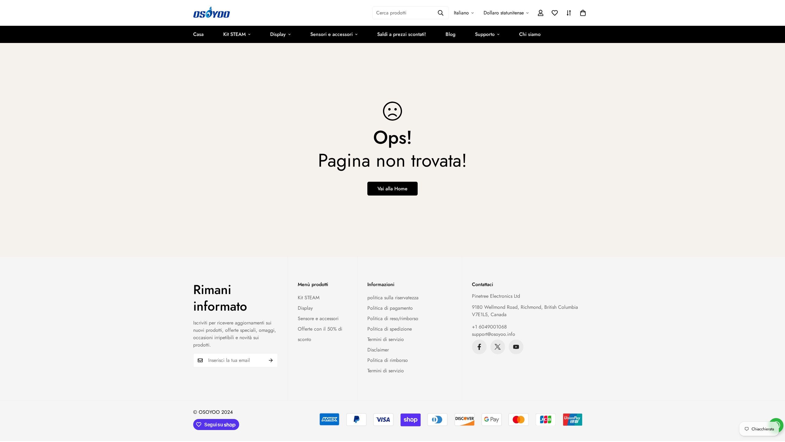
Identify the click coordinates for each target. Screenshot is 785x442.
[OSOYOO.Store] (211, 12)
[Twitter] (497, 346)
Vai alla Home (392, 188)
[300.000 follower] (479, 346)
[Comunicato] (516, 346)
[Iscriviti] (271, 360)
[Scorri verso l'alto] (773, 408)
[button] (583, 13)
